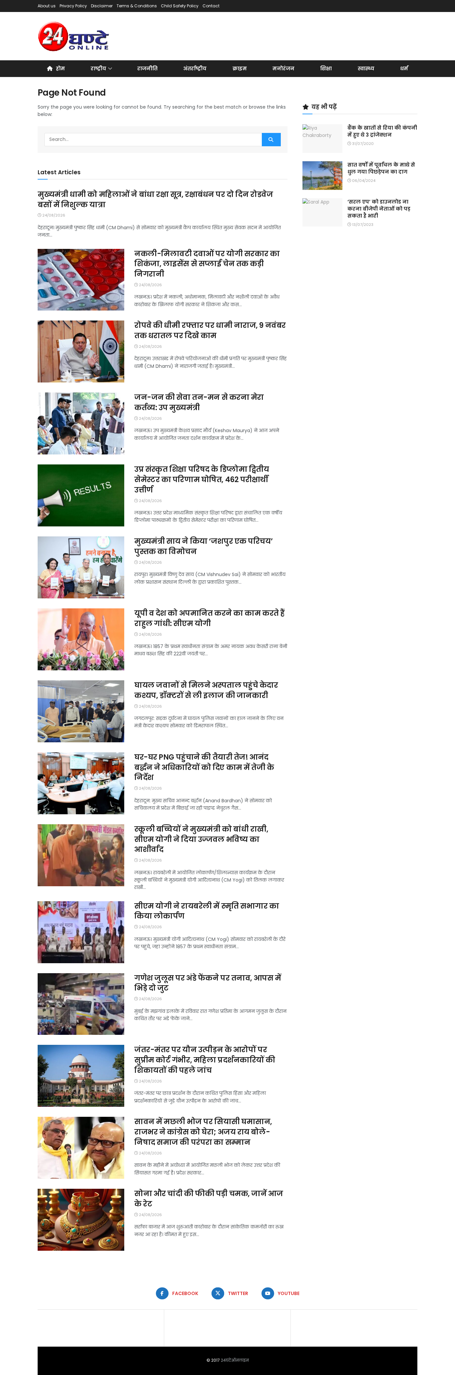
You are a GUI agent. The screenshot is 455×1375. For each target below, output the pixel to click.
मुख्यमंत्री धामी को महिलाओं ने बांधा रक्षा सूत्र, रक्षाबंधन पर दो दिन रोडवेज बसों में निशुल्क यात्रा (155, 199)
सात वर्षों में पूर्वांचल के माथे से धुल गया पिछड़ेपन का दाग (381, 168)
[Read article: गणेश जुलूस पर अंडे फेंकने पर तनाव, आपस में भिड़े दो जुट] (81, 1004)
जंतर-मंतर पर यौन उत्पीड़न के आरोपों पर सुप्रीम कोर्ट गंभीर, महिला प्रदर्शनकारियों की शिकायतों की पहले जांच (204, 1059)
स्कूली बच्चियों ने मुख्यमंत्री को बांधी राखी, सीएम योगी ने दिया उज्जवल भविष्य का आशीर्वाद (201, 839)
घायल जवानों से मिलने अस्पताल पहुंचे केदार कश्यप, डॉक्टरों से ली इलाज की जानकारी (206, 690)
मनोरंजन (283, 68)
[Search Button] (271, 139)
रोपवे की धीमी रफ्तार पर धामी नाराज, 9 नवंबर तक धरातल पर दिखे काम (210, 330)
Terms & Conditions (137, 6)
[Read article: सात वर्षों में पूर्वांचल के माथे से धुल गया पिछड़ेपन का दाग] (322, 175)
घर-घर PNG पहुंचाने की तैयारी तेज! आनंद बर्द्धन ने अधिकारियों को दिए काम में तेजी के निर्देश (204, 767)
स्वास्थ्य (366, 68)
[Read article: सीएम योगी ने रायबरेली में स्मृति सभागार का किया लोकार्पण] (81, 932)
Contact (211, 6)
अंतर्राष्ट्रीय (195, 68)
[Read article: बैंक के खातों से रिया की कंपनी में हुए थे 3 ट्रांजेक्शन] (322, 138)
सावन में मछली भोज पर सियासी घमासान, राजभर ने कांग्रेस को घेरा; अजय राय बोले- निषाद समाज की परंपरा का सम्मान (203, 1131)
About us (47, 6)
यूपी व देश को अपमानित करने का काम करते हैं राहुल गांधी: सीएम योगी (209, 618)
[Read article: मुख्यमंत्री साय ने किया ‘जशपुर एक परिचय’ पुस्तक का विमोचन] (81, 567)
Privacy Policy (73, 6)
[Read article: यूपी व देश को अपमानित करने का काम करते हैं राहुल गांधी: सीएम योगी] (81, 639)
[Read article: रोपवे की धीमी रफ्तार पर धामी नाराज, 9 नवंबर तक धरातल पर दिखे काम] (81, 351)
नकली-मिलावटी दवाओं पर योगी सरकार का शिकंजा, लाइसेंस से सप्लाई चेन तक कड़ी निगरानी (207, 264)
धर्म (404, 68)
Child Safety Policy (180, 6)
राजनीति (147, 68)
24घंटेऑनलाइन (235, 1360)
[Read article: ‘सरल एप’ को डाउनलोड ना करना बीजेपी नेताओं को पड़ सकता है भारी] (322, 212)
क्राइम (239, 68)
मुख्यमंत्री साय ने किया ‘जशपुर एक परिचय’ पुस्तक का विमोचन (203, 546)
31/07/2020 (362, 143)
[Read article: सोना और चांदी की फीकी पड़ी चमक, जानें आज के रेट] (81, 1220)
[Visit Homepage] (74, 36)
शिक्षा (326, 68)
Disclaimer (102, 6)
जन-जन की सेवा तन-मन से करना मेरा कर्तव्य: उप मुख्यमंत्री (199, 402)
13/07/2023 (362, 224)
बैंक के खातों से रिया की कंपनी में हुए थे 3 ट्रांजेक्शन (382, 131)
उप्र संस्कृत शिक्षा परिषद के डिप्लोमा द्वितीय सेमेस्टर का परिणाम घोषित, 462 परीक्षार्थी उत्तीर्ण (201, 479)
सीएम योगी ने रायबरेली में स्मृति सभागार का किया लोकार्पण (206, 911)
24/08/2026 (53, 215)
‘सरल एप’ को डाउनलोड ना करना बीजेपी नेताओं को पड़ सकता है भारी (378, 208)
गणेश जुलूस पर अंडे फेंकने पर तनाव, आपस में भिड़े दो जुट (207, 983)
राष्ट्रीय (98, 68)
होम (60, 68)
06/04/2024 (363, 180)
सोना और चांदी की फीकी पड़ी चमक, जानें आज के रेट (208, 1198)
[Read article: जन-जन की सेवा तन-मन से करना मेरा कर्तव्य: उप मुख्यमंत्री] (81, 423)
